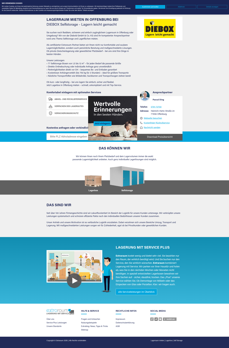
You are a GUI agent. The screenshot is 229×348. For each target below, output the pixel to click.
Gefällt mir (171, 319)
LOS (130, 136)
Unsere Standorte (54, 326)
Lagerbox (169, 341)
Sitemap (84, 330)
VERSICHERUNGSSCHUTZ (66, 113)
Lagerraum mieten (157, 341)
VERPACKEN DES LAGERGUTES (69, 106)
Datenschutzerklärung (125, 323)
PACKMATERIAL (105, 113)
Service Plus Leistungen (57, 323)
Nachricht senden (152, 128)
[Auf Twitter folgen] (156, 319)
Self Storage (178, 341)
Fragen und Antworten (90, 319)
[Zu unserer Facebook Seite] (152, 319)
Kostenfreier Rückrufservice (157, 123)
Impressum (120, 319)
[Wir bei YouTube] (160, 319)
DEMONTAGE (104, 106)
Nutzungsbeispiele (89, 323)
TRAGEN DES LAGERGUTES (111, 99)
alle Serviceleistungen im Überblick (136, 292)
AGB (118, 326)
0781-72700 (156, 107)
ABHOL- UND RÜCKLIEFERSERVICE (71, 99)
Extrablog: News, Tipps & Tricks (94, 326)
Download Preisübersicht (160, 137)
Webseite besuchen (153, 118)
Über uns (50, 319)
